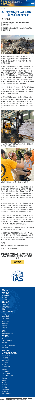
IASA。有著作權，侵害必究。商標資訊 (14, 398)
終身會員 (4, 299)
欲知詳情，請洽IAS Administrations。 (19, 399)
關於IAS (5, 290)
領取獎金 (4, 343)
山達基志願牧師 (6, 373)
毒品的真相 (5, 323)
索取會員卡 (5, 347)
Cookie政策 (2, 399)
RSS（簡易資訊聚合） (8, 333)
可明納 (4, 380)
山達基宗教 (5, 362)
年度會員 (4, 297)
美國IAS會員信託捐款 (8, 311)
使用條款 (8, 399)
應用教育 (4, 385)
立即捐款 (17, 262)
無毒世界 (4, 387)
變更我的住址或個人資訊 (8, 345)
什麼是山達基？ (6, 360)
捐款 (4, 309)
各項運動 (5, 316)
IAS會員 (5, 336)
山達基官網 (5, 358)
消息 (3, 8)
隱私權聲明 (30, 398)
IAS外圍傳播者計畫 (7, 340)
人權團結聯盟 (5, 321)
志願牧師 (4, 328)
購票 (3, 338)
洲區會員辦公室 (6, 307)
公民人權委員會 (6, 319)
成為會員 (5, 293)
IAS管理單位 (5, 304)
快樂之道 (4, 325)
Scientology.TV (6, 355)
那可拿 (4, 382)
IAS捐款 (4, 314)
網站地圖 (5, 350)
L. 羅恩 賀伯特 (6, 366)
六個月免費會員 (6, 295)
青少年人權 (5, 391)
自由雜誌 (4, 369)
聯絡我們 (5, 302)
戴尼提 (4, 364)
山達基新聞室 (5, 371)
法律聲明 (25, 398)
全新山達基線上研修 (7, 376)
